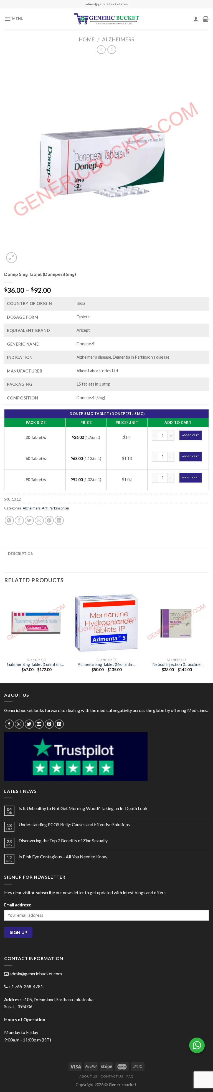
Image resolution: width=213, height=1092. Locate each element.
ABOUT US (88, 1076)
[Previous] (4, 636)
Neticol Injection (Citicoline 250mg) (177, 664)
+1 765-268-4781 (26, 986)
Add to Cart (190, 435)
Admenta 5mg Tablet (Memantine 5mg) (107, 664)
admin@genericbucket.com (35, 973)
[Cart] (205, 19)
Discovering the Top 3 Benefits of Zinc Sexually (63, 840)
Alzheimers (118, 39)
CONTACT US (111, 1076)
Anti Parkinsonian (55, 508)
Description (21, 553)
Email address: (17, 905)
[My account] (196, 19)
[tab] (21, 553)
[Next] (208, 636)
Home (87, 39)
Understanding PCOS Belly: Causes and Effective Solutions (74, 824)
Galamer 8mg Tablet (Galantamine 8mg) (36, 664)
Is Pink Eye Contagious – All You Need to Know (63, 856)
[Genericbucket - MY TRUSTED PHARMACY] (106, 18)
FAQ (130, 1076)
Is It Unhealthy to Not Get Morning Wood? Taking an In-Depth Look (83, 808)
